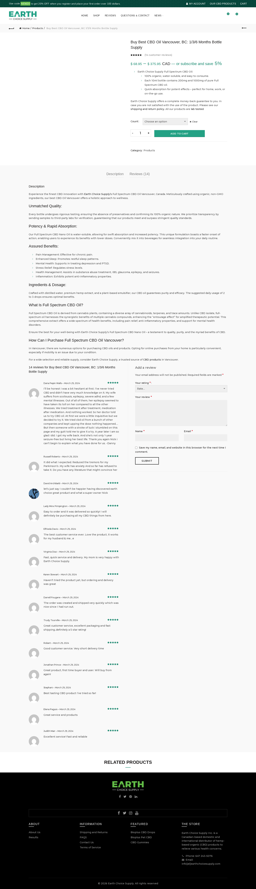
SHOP (96, 15)
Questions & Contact (135, 15)
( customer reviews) (158, 55)
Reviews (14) (140, 174)
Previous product (244, 28)
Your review (143, 397)
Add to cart (179, 133)
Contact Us (87, 842)
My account (197, 3)
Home (84, 15)
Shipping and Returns (94, 832)
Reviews (110, 15)
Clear (195, 121)
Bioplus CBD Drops (143, 832)
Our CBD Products (223, 3)
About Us (34, 832)
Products (37, 28)
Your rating (143, 383)
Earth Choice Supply (121, 883)
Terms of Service (90, 847)
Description (115, 174)
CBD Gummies (140, 842)
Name (140, 431)
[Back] (11, 28)
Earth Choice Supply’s (98, 194)
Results (33, 837)
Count (134, 121)
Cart (243, 3)
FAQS (83, 837)
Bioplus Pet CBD (141, 837)
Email (188, 431)
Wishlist (228, 14)
